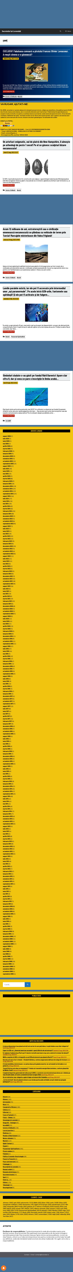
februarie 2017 (7, 721)
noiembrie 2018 (7, 669)
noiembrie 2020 (7, 609)
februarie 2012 (7, 871)
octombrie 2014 (8, 791)
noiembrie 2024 (8, 489)
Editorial (5, 1112)
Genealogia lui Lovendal (10, 1120)
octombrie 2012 (7, 851)
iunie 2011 (6, 891)
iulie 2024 (6, 498)
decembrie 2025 (8, 456)
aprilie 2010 (6, 926)
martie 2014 (6, 809)
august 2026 (7, 436)
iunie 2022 (6, 561)
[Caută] (28, 984)
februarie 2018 (7, 691)
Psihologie (6, 1164)
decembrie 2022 (8, 546)
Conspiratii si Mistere (9, 1107)
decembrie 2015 (8, 756)
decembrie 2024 (8, 486)
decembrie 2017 (8, 696)
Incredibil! (8, 421)
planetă (46, 1210)
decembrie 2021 (8, 576)
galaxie (31, 1206)
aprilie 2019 (6, 656)
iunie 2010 (6, 921)
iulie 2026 (6, 438)
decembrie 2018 (8, 666)
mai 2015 (5, 774)
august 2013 (6, 826)
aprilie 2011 (6, 896)
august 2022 (7, 556)
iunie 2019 (6, 651)
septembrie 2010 (8, 914)
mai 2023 (5, 534)
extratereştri (58, 1204)
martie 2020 (6, 629)
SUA (24, 1214)
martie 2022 (6, 569)
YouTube (8, 1216)
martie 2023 (6, 539)
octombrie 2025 (8, 461)
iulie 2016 (6, 739)
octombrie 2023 (8, 521)
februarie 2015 (7, 781)
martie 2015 (6, 779)
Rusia (26, 1212)
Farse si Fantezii (8, 1115)
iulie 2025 (6, 469)
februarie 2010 (7, 931)
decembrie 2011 (7, 876)
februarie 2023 (7, 541)
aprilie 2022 (6, 566)
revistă (7, 1212)
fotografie (12, 1206)
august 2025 (7, 466)
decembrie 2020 (8, 606)
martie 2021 (6, 599)
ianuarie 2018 (7, 694)
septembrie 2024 (8, 494)
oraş (6, 1210)
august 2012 (6, 856)
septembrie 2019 (8, 644)
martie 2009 (6, 959)
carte (54, 1203)
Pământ (57, 1210)
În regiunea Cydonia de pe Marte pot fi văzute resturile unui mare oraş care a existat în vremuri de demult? (36, 1053)
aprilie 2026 (6, 446)
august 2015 (6, 766)
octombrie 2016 (7, 731)
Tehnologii (6, 1185)
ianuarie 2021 (7, 604)
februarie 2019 (7, 661)
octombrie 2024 (8, 491)
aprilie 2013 (6, 836)
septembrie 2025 (8, 464)
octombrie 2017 (7, 701)
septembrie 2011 (8, 884)
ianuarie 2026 (7, 453)
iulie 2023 (6, 529)
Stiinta (5, 1182)
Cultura (5, 1110)
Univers (33, 1214)
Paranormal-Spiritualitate (18, 337)
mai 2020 (5, 624)
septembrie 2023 (8, 523)
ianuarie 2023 (7, 543)
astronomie (27, 1203)
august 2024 (7, 496)
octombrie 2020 (8, 611)
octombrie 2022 (8, 551)
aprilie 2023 (6, 536)
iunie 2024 (6, 501)
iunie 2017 (6, 711)
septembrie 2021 (8, 584)
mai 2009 (5, 954)
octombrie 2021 (7, 581)
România (17, 1212)
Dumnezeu (28, 1204)
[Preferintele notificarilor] (3, 1268)
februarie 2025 (7, 481)
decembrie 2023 (8, 516)
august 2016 (6, 736)
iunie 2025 (6, 471)
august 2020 (7, 616)
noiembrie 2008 (7, 969)
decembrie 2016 (8, 726)
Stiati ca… (6, 1180)
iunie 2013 (6, 831)
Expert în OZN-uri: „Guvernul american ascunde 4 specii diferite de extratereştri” (28, 1050)
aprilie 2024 (6, 506)
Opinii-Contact (7, 1143)
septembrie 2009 (8, 944)
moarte (20, 1208)
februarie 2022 (7, 571)
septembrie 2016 (8, 734)
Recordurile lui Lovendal (10, 1167)
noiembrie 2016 (7, 729)
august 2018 (6, 676)
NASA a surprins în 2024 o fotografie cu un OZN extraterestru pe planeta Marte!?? (28, 1057)
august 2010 (6, 916)
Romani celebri (7, 1169)
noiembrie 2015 (7, 759)
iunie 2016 (6, 741)
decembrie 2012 (8, 846)
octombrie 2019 (7, 641)
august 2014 (6, 796)
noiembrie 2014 (7, 789)
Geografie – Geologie (9, 1123)
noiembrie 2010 (7, 909)
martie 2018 (6, 689)
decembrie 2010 (8, 906)
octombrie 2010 (7, 911)
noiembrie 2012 (7, 849)
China (63, 1203)
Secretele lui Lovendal (11, 31)
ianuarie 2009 (7, 964)
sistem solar (53, 1212)
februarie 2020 (7, 631)
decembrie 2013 (8, 816)
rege (66, 1210)
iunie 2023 (6, 531)
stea (6, 1214)
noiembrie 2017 (7, 699)
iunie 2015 (6, 771)
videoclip (65, 1214)
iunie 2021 (6, 591)
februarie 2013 (7, 841)
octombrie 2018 (7, 671)
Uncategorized (7, 1187)
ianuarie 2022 (7, 574)
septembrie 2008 (8, 974)
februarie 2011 (7, 901)
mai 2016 (5, 744)
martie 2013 (6, 839)
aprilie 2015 (6, 776)
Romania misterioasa (9, 1172)
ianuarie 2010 (7, 934)
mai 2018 (5, 684)
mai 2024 (6, 503)
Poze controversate (9, 1162)
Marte (11, 1208)
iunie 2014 (6, 801)
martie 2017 (6, 719)
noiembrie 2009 (7, 939)
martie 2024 (7, 509)
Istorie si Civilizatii (11, 96)
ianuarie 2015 (7, 784)
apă (16, 1203)
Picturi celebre (7, 1151)
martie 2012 (6, 869)
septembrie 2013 (8, 824)
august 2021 (6, 586)
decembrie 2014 (8, 786)
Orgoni (5, 1146)
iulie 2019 (6, 649)
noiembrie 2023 (7, 519)
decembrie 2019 (8, 636)
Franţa (22, 1206)
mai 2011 (5, 894)
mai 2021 (5, 594)
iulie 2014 (6, 799)
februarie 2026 (7, 451)
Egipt (38, 1204)
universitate (45, 1214)
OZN (14, 1210)
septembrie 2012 (8, 854)
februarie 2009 (7, 961)
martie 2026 (6, 449)
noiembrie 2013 (7, 819)
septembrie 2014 (8, 794)
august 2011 (6, 886)
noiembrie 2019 (7, 639)
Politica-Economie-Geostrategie (13, 1156)
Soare (64, 1212)
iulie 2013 (6, 829)
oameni (55, 1208)
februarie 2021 (7, 601)
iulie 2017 (6, 709)
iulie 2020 (6, 619)
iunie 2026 (6, 441)
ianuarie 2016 (7, 754)
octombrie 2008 (8, 971)
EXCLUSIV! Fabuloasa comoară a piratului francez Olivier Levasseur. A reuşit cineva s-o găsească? (35, 52)
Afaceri (5, 1097)
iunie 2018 (6, 681)
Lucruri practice (8, 1130)
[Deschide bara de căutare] (60, 31)
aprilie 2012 (6, 866)
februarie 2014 (7, 811)
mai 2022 (5, 564)
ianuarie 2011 (7, 904)
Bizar (4, 1104)
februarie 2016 (7, 751)
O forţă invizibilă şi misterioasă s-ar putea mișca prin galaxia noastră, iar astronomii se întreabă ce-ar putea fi (35, 1065)
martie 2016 (6, 749)
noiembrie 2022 (7, 549)
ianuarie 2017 (7, 724)
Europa (46, 1204)
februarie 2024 (7, 511)
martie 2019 (6, 659)
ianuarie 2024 (7, 514)
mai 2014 (5, 804)
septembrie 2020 (8, 614)
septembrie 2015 (8, 764)
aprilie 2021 (6, 596)
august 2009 (7, 946)
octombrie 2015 (7, 761)
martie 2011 (6, 899)
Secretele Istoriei (8, 1175)
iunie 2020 (6, 621)
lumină (58, 1206)
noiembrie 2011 (7, 879)
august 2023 (7, 526)
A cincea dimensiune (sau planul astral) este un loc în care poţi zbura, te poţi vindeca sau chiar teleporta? (36, 1046)
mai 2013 (5, 834)
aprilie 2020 (6, 626)
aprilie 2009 (6, 956)
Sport (4, 1177)
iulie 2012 (6, 859)
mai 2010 (5, 924)
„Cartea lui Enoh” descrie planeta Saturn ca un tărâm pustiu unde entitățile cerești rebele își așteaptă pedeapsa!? (34, 1081)
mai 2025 (5, 474)
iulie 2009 (6, 949)
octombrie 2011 (7, 881)
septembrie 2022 (8, 554)
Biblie (38, 1203)
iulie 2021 (6, 589)
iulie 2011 (5, 889)
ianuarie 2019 (7, 664)
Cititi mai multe (8, 91)
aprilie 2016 (6, 746)
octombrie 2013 (7, 821)
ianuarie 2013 (7, 844)
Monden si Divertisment (10, 1136)
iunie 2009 (6, 951)
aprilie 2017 (6, 716)
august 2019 (6, 646)
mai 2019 (5, 654)
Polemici (5, 1154)
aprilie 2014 (6, 806)
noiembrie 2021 (7, 579)
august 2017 (6, 706)
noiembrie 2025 (7, 458)
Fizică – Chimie (7, 1117)
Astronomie (6, 1102)
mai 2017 (5, 714)
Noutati (20, 96)
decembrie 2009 (8, 936)
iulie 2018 (6, 679)
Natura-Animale (8, 1138)
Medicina (5, 1133)
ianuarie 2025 (7, 483)
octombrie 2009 (8, 941)
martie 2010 (6, 929)
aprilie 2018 (6, 686)
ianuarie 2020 (7, 634)
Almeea (5, 1099)
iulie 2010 (6, 919)
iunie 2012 (6, 861)
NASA (29, 1208)
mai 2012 (5, 864)
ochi (63, 1208)
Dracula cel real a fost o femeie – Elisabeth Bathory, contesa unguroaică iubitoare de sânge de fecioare (35, 1060)
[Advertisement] (36, 14)
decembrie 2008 (8, 966)
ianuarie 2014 (7, 814)
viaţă (56, 1214)
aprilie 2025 (6, 476)
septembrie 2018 (8, 674)
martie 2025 (6, 478)
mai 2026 (5, 444)
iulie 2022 (6, 559)
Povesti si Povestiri (9, 1159)
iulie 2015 (6, 769)
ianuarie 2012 (7, 874)
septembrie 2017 (8, 704)
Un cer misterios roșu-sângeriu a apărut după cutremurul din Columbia (25, 1077)
